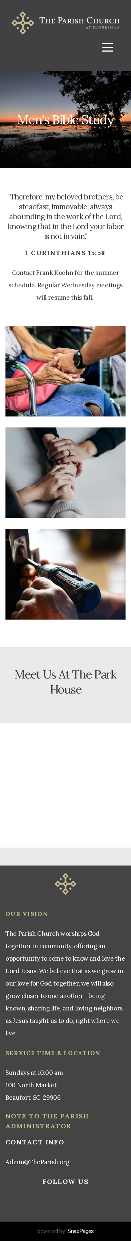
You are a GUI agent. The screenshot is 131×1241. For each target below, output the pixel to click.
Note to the (32, 1116)
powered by (65, 1231)
